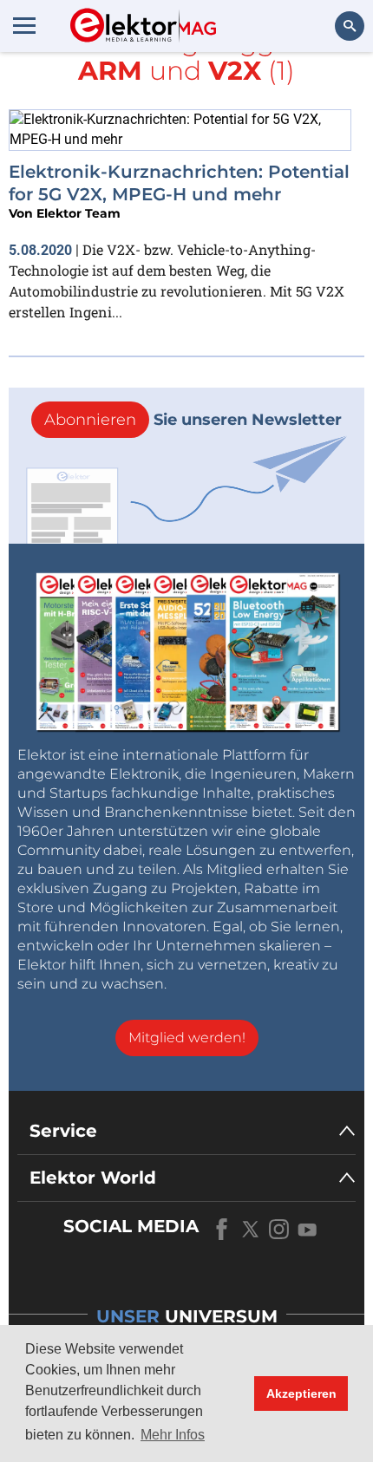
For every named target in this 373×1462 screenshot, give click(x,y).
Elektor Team (78, 213)
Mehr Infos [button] (173, 1434)
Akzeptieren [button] (301, 1393)
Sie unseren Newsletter (193, 419)
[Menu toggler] (24, 25)
